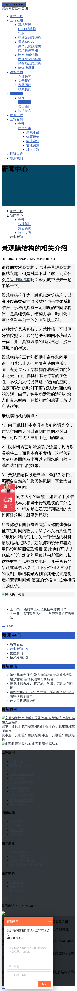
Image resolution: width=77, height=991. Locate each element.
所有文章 (16, 644)
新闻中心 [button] (16, 93)
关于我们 (24, 80)
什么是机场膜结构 (23, 700)
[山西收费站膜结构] (17, 744)
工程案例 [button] (16, 119)
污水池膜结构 (28, 55)
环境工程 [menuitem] (32, 149)
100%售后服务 (20, 852)
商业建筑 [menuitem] (32, 141)
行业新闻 (24, 102)
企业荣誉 (24, 76)
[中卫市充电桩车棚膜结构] (22, 735)
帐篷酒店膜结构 (29, 63)
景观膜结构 (26, 42)
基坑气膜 (24, 24)
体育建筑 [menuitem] (32, 136)
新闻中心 (16, 215)
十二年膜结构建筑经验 (26, 865)
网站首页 (16, 16)
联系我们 (24, 89)
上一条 (38, 609)
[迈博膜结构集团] (38, 9)
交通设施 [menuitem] (32, 145)
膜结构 (28, 267)
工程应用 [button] (16, 20)
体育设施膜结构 (29, 46)
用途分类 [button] (24, 128)
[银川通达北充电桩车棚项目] (23, 726)
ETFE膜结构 (27, 29)
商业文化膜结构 (29, 59)
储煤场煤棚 (26, 68)
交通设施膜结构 (29, 37)
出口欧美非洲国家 (23, 860)
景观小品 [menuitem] (32, 132)
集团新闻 (24, 106)
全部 (21, 98)
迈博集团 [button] (16, 72)
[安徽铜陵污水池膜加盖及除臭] (25, 718)
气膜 (21, 33)
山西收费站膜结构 (45, 744)
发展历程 (24, 85)
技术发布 (24, 111)
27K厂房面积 (19, 856)
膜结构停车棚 (28, 50)
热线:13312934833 (14, 898)
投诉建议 (16, 154)
